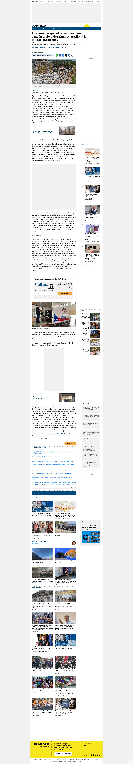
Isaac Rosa (57, 537)
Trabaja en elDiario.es (52, 759)
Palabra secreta (90, 739)
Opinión (52, 28)
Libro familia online (64, 739)
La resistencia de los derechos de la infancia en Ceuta (42, 669)
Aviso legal (78, 759)
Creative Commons (70, 759)
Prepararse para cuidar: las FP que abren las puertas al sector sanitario (86, 341)
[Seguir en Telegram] (89, 755)
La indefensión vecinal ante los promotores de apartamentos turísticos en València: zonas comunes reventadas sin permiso (92, 256)
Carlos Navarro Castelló (89, 261)
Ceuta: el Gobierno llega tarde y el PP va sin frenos (42, 689)
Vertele (78, 28)
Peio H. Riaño (35, 90)
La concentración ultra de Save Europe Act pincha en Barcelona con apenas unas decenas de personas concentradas (42, 713)
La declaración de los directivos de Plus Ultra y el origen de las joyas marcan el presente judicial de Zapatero (92, 216)
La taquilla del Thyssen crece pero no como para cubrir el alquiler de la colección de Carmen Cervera (65, 581)
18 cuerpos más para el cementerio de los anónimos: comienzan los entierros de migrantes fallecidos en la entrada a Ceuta (42, 627)
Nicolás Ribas (96, 241)
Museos (38, 438)
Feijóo (57, 1)
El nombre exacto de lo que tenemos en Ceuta (65, 534)
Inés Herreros (35, 671)
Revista (64, 761)
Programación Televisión (71, 739)
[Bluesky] (63, 55)
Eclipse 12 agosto (46, 739)
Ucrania (43, 438)
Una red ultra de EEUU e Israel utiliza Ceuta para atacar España (41, 514)
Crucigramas (41, 739)
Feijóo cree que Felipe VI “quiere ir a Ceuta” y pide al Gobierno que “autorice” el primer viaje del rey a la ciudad (65, 627)
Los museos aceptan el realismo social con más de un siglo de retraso (42, 580)
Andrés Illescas (35, 631)
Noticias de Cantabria (84, 739)
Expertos (94, 739)
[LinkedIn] (69, 55)
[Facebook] (60, 55)
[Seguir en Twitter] (86, 755)
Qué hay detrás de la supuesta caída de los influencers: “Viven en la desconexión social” (42, 535)
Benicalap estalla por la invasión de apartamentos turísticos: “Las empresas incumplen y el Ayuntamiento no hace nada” (90, 448)
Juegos (82, 28)
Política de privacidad (85, 759)
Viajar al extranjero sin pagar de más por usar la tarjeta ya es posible (85, 349)
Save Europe (87, 1)
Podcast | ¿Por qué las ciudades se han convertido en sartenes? (85, 332)
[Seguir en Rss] (99, 755)
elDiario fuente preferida (56, 739)
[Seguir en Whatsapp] (97, 755)
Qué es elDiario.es (37, 759)
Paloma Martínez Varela (37, 538)
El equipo (44, 759)
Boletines (69, 761)
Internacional (41, 28)
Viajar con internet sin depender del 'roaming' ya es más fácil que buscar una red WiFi (85, 316)
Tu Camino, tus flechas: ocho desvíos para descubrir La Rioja (90, 424)
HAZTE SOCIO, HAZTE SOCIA (63, 754)
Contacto (60, 761)
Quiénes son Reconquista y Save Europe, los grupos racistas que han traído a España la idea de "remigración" (91, 196)
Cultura (57, 28)
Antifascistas (71, 1)
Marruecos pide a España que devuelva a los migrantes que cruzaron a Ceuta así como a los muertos (64, 605)
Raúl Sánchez (67, 518)
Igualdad (66, 28)
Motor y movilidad (99, 739)
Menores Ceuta (53, 1)
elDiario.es (57, 609)
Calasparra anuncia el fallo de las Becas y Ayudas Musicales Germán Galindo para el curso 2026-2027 (91, 408)
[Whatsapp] (57, 55)
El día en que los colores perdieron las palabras (64, 561)
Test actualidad (78, 739)
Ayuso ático (91, 1)
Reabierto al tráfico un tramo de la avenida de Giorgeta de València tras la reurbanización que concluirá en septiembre (91, 464)
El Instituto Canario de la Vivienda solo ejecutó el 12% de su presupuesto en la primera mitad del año (91, 416)
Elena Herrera (35, 609)
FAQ (91, 759)
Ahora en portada (37, 587)
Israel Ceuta (42, 1)
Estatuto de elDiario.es (87, 521)
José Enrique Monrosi (59, 695)
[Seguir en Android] (84, 745)
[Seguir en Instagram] (91, 755)
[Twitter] (66, 55)
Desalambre (72, 28)
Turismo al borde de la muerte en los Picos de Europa (41, 561)
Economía (47, 28)
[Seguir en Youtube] (93, 755)
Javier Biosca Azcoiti (36, 516)
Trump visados (76, 1)
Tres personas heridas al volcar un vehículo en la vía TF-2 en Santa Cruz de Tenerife (90, 456)
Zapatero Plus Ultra (97, 1)
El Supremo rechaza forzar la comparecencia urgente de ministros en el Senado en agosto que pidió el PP (42, 605)
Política (34, 28)
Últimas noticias (86, 403)
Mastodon (81, 761)
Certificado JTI (75, 761)
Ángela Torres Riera (89, 241)
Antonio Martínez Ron (59, 518)
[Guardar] (72, 55)
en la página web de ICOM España (58, 434)
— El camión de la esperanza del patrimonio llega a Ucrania (49, 47)
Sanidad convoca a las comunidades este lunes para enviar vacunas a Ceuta (65, 670)
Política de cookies (53, 761)
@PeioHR (35, 543)
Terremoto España (81, 1)
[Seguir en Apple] (85, 745)
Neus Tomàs (34, 692)
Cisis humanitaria (47, 1)
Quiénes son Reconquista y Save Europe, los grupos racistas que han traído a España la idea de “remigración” (65, 713)
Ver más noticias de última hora (89, 470)
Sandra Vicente (35, 717)
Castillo (51, 739)
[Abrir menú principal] (100, 25)
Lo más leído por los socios (39, 498)
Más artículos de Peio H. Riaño (40, 542)
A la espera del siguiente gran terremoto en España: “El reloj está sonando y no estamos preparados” (65, 515)
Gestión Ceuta (66, 1)
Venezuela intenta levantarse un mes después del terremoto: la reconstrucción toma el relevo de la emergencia (86, 325)
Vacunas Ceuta (61, 1)
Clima (61, 28)
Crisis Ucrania (49, 438)
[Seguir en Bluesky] (84, 755)
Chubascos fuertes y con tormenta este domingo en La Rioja (91, 439)
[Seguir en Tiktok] (95, 755)
